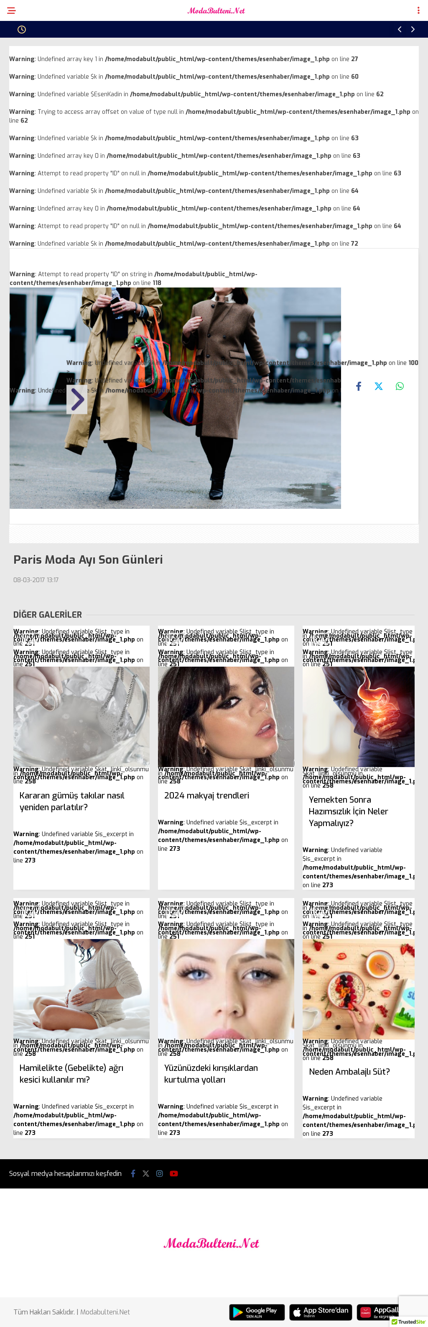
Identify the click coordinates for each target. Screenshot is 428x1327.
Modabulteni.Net (105, 1312)
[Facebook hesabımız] (133, 1174)
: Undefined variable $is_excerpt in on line (223, 821)
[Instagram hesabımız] (159, 1174)
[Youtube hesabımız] (174, 1174)
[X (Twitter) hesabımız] (146, 1174)
